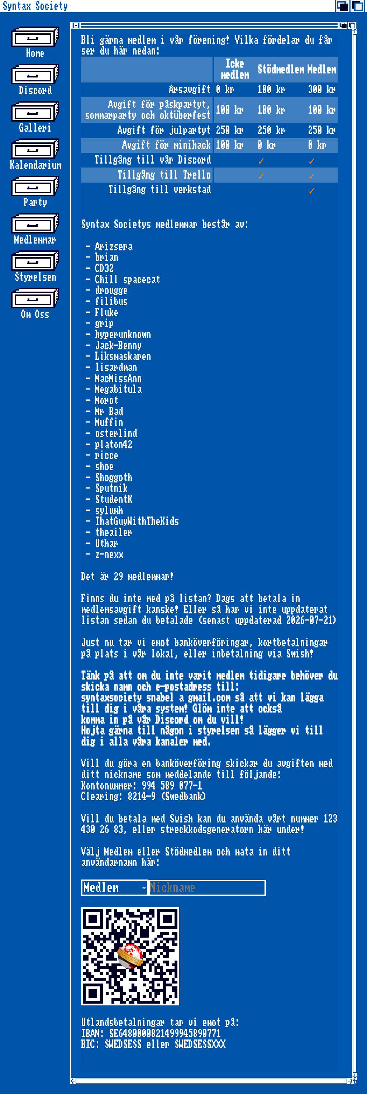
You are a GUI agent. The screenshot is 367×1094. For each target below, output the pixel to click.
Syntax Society (35, 6)
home (35, 53)
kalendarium (35, 165)
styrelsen (35, 277)
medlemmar (35, 240)
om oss (35, 314)
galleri (35, 128)
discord (35, 90)
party (35, 202)
